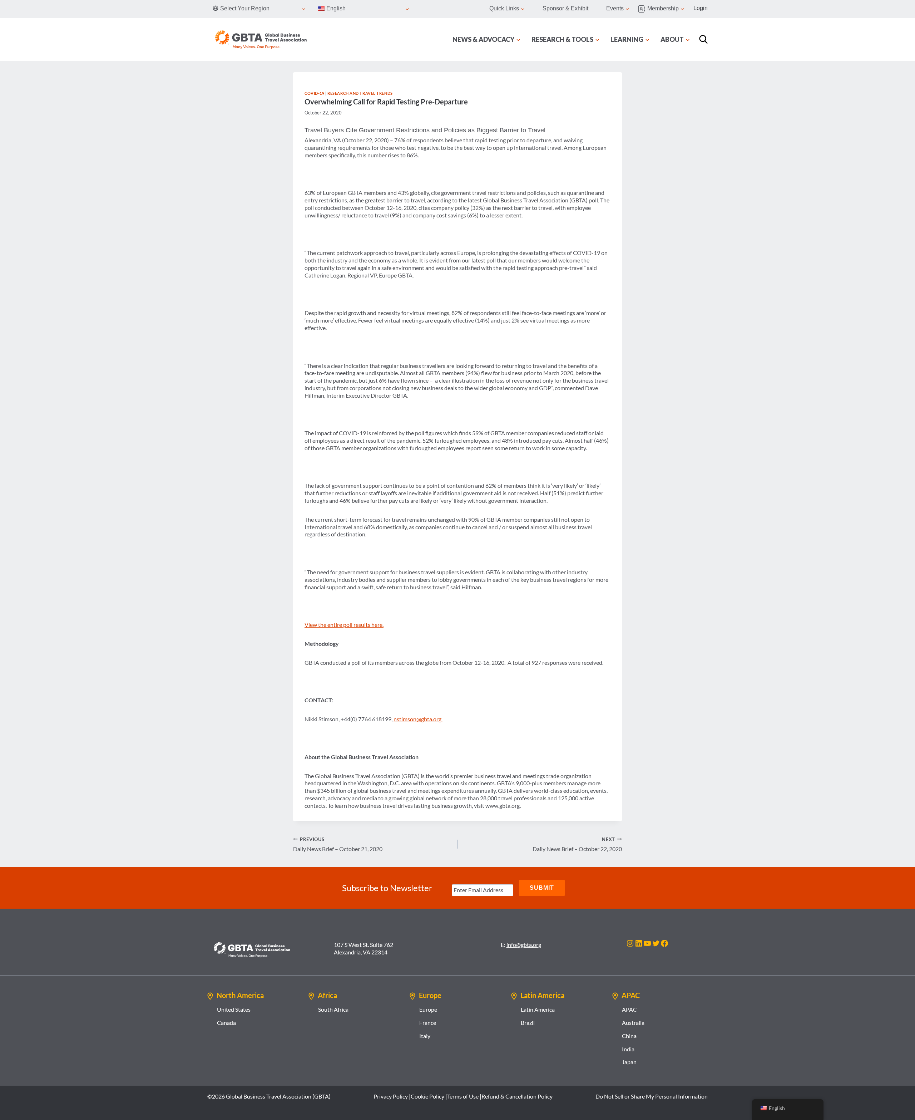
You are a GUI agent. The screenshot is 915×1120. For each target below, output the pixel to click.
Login (700, 8)
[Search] (703, 39)
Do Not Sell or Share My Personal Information (651, 1096)
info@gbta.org (523, 944)
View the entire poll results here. (344, 624)
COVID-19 (314, 93)
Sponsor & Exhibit (565, 8)
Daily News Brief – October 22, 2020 (577, 844)
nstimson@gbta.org (418, 719)
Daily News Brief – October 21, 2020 (337, 844)
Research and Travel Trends (360, 93)
